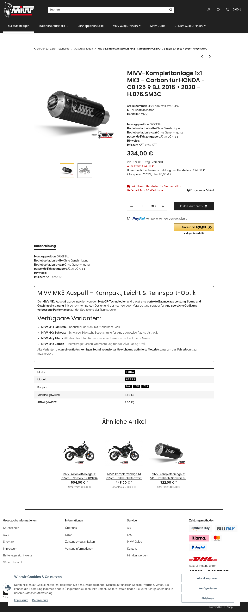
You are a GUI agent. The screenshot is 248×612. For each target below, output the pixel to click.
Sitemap (8, 541)
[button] (209, 9)
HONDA (130, 372)
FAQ (129, 534)
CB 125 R (130, 379)
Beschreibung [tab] (45, 246)
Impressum (21, 600)
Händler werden (137, 555)
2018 (128, 386)
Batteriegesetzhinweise (17, 555)
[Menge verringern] (131, 206)
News (68, 534)
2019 (136, 386)
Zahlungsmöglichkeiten (80, 541)
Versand (157, 162)
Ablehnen (207, 598)
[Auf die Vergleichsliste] (102, 77)
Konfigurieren (208, 588)
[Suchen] (171, 9)
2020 (145, 386)
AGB (6, 534)
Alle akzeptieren (207, 578)
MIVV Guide (157, 26)
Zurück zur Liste (46, 48)
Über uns (71, 527)
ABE (129, 527)
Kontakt (132, 548)
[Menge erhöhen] (163, 206)
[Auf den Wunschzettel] (112, 77)
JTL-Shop (227, 607)
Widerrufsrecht (12, 562)
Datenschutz (40, 600)
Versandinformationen (79, 548)
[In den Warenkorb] (37, 67)
